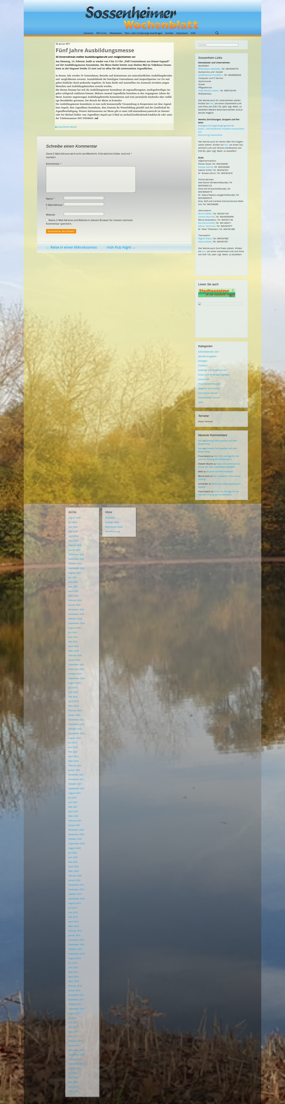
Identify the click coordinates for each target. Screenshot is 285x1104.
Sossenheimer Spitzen (209, 397)
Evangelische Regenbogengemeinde (216, 125)
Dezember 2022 (76, 719)
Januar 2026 (74, 549)
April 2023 (73, 701)
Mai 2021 (72, 806)
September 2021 (76, 788)
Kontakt (169, 33)
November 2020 (76, 834)
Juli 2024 (72, 632)
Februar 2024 (75, 655)
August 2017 (74, 1013)
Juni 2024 (73, 637)
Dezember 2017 (76, 995)
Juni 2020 (73, 857)
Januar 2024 (74, 660)
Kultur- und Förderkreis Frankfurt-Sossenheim (221, 128)
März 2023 (73, 705)
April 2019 (73, 921)
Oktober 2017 (75, 1004)
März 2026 (73, 540)
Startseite (88, 33)
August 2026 (74, 517)
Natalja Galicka (205, 167)
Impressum (182, 33)
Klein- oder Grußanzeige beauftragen (143, 33)
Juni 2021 (73, 802)
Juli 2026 (72, 522)
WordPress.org (112, 531)
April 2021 (73, 811)
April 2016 (73, 1086)
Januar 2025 (74, 604)
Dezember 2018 (76, 939)
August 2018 (74, 958)
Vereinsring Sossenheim (210, 135)
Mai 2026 (72, 531)
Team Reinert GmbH (208, 90)
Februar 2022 (75, 765)
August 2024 (74, 627)
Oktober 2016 (75, 1059)
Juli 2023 (72, 687)
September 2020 (76, 843)
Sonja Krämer (205, 241)
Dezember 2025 (76, 554)
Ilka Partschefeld (206, 222)
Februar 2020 (75, 875)
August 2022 (74, 738)
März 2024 (73, 650)
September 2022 (76, 733)
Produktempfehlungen (209, 383)
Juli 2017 (72, 1018)
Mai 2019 (72, 917)
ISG (199, 131)
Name (50, 198)
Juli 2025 (72, 577)
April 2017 (73, 1031)
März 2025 (73, 595)
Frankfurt (202, 365)
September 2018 (76, 953)
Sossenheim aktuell (67, 126)
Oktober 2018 (75, 949)
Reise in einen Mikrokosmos (71, 247)
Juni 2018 (73, 967)
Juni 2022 (73, 747)
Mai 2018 (72, 972)
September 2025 (76, 568)
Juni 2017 (73, 1022)
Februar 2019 (75, 930)
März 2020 (73, 871)
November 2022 (76, 724)
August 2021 (74, 793)
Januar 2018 (74, 990)
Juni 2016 (73, 1077)
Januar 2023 (74, 715)
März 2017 (73, 1036)
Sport (201, 402)
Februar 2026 (75, 545)
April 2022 (73, 756)
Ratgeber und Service (209, 388)
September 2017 (76, 1008)
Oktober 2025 (75, 563)
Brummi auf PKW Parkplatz (220, 471)
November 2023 (76, 669)
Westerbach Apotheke (209, 68)
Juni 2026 (73, 526)
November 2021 (76, 779)
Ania (200, 440)
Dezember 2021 (76, 774)
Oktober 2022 (75, 728)
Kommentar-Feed (113, 526)
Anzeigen (202, 360)
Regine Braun (205, 238)
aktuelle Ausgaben (207, 356)
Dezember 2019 (76, 884)
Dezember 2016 (76, 1050)
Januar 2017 (74, 1045)
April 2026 (73, 536)
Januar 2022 (74, 770)
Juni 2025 (73, 581)
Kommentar (53, 163)
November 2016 (76, 1054)
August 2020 (74, 848)
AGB (193, 33)
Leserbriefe (203, 379)
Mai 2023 (72, 696)
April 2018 (73, 976)
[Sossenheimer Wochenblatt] (142, 16)
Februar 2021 (75, 820)
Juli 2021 (72, 797)
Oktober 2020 (75, 839)
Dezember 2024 (76, 609)
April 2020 (73, 866)
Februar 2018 (75, 985)
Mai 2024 (72, 641)
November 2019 (76, 889)
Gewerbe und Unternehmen (212, 370)
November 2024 (76, 614)
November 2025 (76, 559)
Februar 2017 (75, 1040)
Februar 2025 (75, 600)
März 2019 (73, 926)
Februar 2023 (75, 710)
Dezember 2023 (76, 664)
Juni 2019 (73, 912)
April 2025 (73, 591)
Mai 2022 (72, 751)
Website (50, 214)
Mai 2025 (72, 586)
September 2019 (76, 898)
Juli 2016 (72, 1073)
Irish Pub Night (121, 247)
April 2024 (73, 646)
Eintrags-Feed (112, 522)
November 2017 (76, 999)
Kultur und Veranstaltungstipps (214, 374)
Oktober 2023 (75, 673)
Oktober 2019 (75, 894)
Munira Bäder (205, 213)
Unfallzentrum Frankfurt (210, 75)
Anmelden (110, 517)
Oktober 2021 (75, 783)
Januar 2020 (74, 880)
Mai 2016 (72, 1082)
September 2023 (76, 678)
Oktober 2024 (75, 618)
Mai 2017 (72, 1027)
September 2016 (76, 1063)
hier (211, 103)
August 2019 (74, 903)
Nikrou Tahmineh (207, 226)
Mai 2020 (72, 861)
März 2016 (73, 1091)
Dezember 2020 (76, 829)
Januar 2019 (74, 935)
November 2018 (76, 944)
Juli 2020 (72, 852)
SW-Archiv (101, 33)
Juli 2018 (72, 962)
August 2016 (74, 1068)
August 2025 (74, 572)
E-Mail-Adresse (54, 206)
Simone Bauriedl (206, 216)
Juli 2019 (72, 907)
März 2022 (73, 760)
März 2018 (73, 981)
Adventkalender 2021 (208, 351)
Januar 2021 (74, 825)
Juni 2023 (73, 692)
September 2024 (76, 623)
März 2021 (73, 816)
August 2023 (74, 682)
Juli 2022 (72, 742)
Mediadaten (116, 33)
